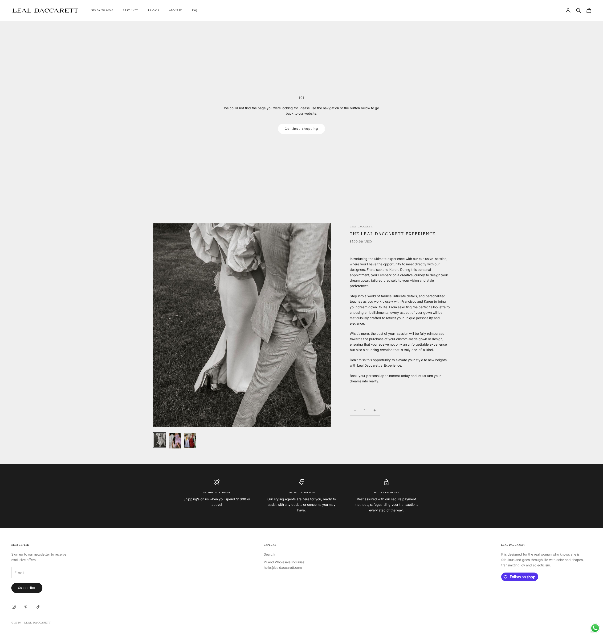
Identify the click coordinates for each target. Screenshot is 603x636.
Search (269, 554)
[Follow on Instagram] (13, 606)
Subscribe (27, 588)
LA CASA (154, 10)
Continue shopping (301, 128)
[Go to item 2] (174, 440)
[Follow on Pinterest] (26, 606)
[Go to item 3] (189, 440)
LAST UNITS (131, 10)
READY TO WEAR (102, 10)
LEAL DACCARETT (362, 226)
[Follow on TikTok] (38, 606)
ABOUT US (176, 10)
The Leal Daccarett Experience (393, 233)
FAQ (194, 10)
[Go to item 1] (159, 439)
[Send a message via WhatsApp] (595, 628)
